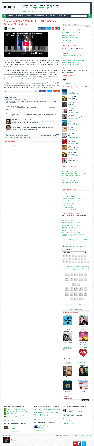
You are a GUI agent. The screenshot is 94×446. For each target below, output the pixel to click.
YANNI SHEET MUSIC (17, 126)
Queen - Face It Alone (68, 192)
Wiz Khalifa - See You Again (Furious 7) (16, 409)
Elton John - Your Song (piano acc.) (71, 55)
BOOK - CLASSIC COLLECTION (70, 178)
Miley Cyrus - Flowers (68, 205)
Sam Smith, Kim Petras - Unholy (70, 201)
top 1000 (10, 16)
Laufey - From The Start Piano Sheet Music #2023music (47, 136)
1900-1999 (78, 268)
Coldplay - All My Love (68, 42)
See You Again (71, 410)
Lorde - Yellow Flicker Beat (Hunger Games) (18, 411)
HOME (64, 304)
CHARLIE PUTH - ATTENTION (69, 229)
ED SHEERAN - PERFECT (68, 219)
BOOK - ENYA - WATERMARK (69, 171)
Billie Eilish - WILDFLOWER (69, 36)
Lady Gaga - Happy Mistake (70, 37)
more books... (37, 419)
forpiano (72, 309)
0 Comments (17, 28)
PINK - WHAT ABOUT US (68, 227)
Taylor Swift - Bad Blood (12, 417)
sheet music (71, 93)
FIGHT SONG (66, 419)
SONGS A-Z (69, 304)
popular (72, 266)
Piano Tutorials (32, 11)
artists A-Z (19, 16)
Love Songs (82, 246)
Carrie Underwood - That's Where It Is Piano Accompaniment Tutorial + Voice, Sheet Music (17, 136)
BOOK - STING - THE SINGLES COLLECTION (73, 173)
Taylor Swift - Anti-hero (68, 203)
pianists (52, 16)
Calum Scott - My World (68, 39)
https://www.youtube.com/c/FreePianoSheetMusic (74, 50)
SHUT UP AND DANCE (68, 423)
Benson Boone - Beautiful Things (71, 32)
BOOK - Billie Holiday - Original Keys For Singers (47, 409)
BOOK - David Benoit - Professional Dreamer (46, 412)
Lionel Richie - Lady (67, 58)
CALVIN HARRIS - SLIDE (68, 236)
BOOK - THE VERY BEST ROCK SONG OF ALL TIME (75, 176)
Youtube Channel (42, 11)
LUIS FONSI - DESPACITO (68, 220)
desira (13, 440)
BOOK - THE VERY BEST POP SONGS (71, 182)
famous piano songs (40, 16)
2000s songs (83, 304)
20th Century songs (76, 304)
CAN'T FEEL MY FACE (68, 420)
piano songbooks (68, 239)
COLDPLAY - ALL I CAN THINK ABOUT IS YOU (74, 234)
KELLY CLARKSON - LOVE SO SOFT (71, 232)
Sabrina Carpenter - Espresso (70, 34)
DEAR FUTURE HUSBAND (69, 422)
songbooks (62, 16)
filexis (76, 309)
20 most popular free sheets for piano (16, 99)
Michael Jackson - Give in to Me (70, 64)
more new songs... (9, 420)
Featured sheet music (18, 113)
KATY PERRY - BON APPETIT (69, 230)
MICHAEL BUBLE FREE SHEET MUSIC (21, 119)
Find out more (66, 83)
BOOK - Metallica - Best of (41, 414)
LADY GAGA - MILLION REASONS (71, 222)
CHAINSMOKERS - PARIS (68, 224)
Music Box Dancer (13, 427)
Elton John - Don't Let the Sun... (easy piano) (74, 60)
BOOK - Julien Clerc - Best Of (41, 411)
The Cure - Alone (67, 40)
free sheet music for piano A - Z (14, 106)
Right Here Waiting (42, 426)
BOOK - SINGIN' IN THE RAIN (69, 180)
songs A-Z (85, 266)
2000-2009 (71, 268)
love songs (80, 270)
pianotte (80, 309)
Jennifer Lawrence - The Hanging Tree (16, 415)
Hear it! (77, 93)
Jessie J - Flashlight (11, 413)
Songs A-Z (24, 11)
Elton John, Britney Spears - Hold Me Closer (74, 198)
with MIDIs (85, 268)
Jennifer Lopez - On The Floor (70, 210)
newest (28, 16)
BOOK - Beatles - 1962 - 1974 (41, 416)
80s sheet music (79, 239)
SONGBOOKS (76, 305)
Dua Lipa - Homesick (67, 207)
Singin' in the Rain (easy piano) (70, 62)
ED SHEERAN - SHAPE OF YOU (70, 225)
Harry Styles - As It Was (68, 196)
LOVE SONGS (83, 305)
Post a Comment (10, 145)
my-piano (66, 266)
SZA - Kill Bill (65, 194)
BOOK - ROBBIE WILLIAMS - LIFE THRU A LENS (74, 169)
